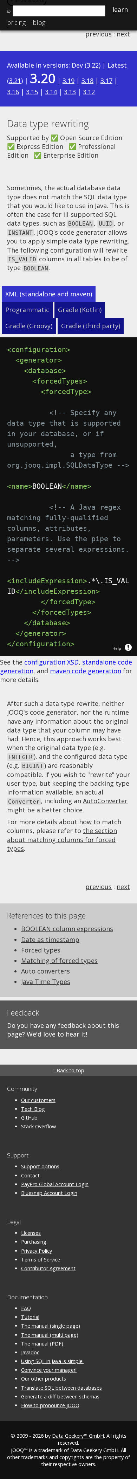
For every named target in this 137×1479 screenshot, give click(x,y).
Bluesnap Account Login (49, 1193)
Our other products (43, 1378)
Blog (39, 22)
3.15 (32, 92)
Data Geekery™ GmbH (78, 1435)
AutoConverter (105, 801)
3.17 (106, 80)
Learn (120, 9)
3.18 (87, 80)
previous (98, 34)
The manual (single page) (50, 1325)
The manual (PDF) (42, 1343)
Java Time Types (45, 981)
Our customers (38, 1100)
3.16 (13, 92)
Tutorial (30, 1317)
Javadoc (30, 1352)
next (123, 34)
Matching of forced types (59, 960)
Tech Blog (33, 1109)
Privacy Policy (36, 1250)
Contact (30, 1175)
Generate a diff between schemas (60, 1396)
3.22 (93, 65)
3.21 (15, 80)
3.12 (89, 92)
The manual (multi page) (49, 1335)
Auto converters (45, 971)
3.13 (70, 92)
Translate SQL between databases (61, 1387)
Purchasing (33, 1241)
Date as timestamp (50, 939)
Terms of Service (40, 1259)
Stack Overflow (38, 1126)
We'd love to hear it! (57, 1034)
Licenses (31, 1233)
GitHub (29, 1117)
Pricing (16, 22)
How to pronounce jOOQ (50, 1405)
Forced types (40, 950)
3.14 (51, 92)
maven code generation (85, 671)
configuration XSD (51, 662)
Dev (77, 65)
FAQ (26, 1308)
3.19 (68, 80)
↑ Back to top (68, 1070)
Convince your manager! (49, 1370)
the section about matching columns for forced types (62, 839)
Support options (40, 1166)
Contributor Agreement (48, 1268)
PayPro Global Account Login (55, 1184)
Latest (117, 65)
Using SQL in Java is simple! (52, 1361)
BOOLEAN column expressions (67, 928)
